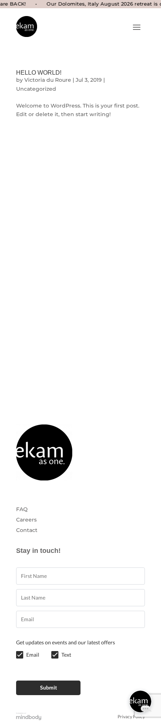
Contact (26, 530)
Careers (26, 519)
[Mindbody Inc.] (29, 717)
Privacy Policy (131, 716)
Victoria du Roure (47, 80)
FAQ (22, 509)
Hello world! (38, 72)
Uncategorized (36, 88)
